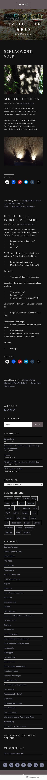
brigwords (8, 588)
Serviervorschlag (21, 99)
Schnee (37, 522)
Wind (18, 532)
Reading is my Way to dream (15, 726)
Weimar (9, 532)
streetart (29, 527)
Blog (25, 200)
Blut (7, 503)
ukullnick (7, 607)
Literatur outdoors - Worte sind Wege (19, 717)
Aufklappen (8, 652)
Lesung (25, 513)
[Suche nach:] (23, 424)
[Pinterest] (14, 410)
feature (31, 200)
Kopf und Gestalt (11, 634)
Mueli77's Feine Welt (12, 574)
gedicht (26, 508)
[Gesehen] (17, 765)
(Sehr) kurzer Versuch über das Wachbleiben (21, 462)
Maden (12, 203)
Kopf (32, 380)
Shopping (8, 383)
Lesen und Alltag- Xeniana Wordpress (19, 616)
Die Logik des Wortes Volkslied (21, 218)
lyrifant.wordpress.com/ (14, 593)
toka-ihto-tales (10, 620)
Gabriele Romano (11, 547)
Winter (27, 532)
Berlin (26, 498)
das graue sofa (10, 602)
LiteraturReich (9, 657)
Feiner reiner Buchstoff (13, 694)
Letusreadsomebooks (13, 703)
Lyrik (6, 203)
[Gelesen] (11, 765)
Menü (25, 4)
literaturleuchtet (11, 680)
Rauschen (20, 203)
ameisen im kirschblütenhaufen (17, 639)
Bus (14, 503)
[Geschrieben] (5, 765)
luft (18, 518)
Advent (8, 498)
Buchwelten (9, 565)
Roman (27, 522)
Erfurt (21, 503)
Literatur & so (9, 689)
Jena (35, 508)
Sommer (9, 527)
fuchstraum (9, 570)
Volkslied (22, 383)
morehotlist (9, 629)
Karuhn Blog (9, 721)
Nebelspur (8, 597)
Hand (38, 200)
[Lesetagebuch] (29, 765)
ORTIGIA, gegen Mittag (13, 469)
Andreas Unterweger (12, 675)
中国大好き (8, 561)
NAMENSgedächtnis (12, 579)
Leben (16, 513)
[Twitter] (8, 410)
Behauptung (9, 439)
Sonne (19, 527)
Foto (18, 508)
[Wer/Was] (36, 765)
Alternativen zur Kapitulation (15, 685)
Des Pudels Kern (10, 712)
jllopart (7, 584)
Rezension (16, 522)
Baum (17, 498)
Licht (34, 513)
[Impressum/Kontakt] (42, 765)
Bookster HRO (9, 662)
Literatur (9, 518)
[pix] (23, 765)
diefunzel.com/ (10, 611)
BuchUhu (7, 625)
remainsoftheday (11, 671)
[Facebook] (5, 410)
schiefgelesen (10, 708)
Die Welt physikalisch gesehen (16, 643)
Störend (7, 455)
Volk (6, 206)
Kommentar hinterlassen (23, 206)
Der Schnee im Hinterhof (13, 753)
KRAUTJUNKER (9, 556)
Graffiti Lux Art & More (13, 551)
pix (6, 522)
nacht (33, 518)
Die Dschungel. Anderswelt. (15, 666)
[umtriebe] (8, 698)
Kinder (26, 380)
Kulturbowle (9, 648)
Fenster (9, 508)
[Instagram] (11, 410)
